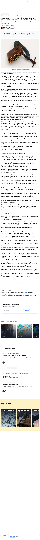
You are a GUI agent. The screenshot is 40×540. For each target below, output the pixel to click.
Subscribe (27, 310)
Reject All (17, 536)
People (19, 1)
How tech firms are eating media (10, 384)
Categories (14, 1)
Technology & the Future (10, 382)
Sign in (37, 1)
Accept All (12, 536)
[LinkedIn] (1, 299)
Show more (4, 36)
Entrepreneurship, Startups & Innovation (7, 15)
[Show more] (37, 32)
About (24, 1)
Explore (9, 1)
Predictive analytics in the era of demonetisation (8, 334)
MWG (26, 292)
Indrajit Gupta (7, 361)
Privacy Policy (33, 534)
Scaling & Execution (18, 15)
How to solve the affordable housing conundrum (14, 355)
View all (36, 321)
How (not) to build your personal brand (11, 369)
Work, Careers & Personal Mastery (12, 367)
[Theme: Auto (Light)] (28, 2)
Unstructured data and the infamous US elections (24, 334)
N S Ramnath (7, 390)
